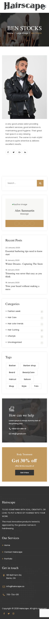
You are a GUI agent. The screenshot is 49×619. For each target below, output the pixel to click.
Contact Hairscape (13, 552)
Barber (12, 365)
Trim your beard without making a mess (22, 287)
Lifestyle (12, 336)
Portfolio (8, 558)
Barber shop (29, 365)
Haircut (12, 379)
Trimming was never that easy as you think (23, 275)
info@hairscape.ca (15, 586)
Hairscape (24, 608)
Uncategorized (15, 342)
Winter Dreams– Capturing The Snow (24, 263)
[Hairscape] (24, 6)
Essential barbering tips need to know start (23, 253)
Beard (12, 372)
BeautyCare (28, 372)
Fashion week (14, 311)
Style (24, 386)
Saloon (27, 379)
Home (10, 33)
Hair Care (12, 317)
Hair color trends (15, 323)
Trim (36, 386)
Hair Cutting (13, 329)
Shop (11, 386)
